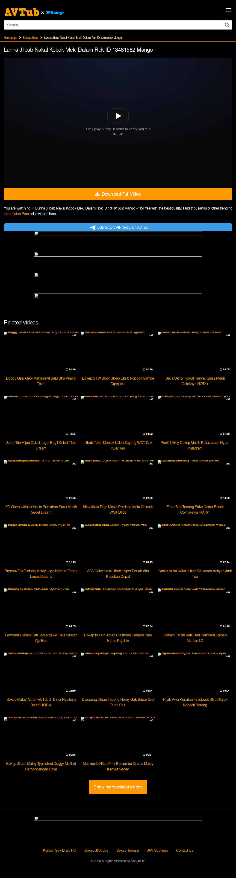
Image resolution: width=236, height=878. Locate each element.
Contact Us (184, 850)
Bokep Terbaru (127, 850)
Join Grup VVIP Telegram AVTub (122, 227)
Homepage (10, 37)
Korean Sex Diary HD (59, 850)
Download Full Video (120, 193)
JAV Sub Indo (157, 850)
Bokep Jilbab (30, 37)
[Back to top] (223, 863)
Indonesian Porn (17, 213)
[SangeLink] (35, 12)
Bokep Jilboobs (96, 850)
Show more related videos (118, 786)
